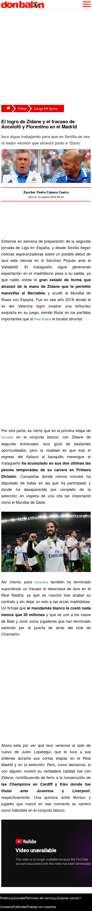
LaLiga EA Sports (46, 108)
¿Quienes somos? (68, 898)
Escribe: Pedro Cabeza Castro (46, 192)
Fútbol (22, 108)
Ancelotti (7, 437)
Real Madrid (42, 319)
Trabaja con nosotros (41, 906)
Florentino (41, 582)
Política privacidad (12, 898)
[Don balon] (41, 4)
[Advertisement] (46, 58)
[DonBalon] (6, 108)
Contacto (6, 906)
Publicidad (20, 906)
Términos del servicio (40, 898)
